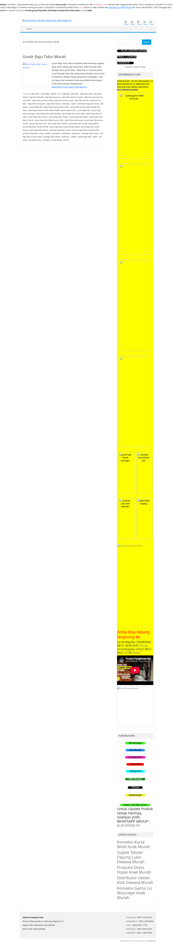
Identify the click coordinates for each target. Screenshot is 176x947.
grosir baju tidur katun (79, 117)
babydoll (65, 94)
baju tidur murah (82, 100)
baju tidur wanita (54, 103)
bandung (66, 103)
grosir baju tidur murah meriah (35, 127)
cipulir (73, 103)
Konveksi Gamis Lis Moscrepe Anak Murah (134, 893)
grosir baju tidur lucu (38, 123)
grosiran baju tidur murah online (85, 130)
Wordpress (151, 941)
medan (74, 136)
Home (29, 29)
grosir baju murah (68, 110)
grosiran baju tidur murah (60, 130)
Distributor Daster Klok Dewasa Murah (135, 880)
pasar (95, 136)
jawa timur (76, 133)
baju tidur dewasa (36, 97)
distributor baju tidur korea (88, 103)
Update (53, 94)
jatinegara (56, 133)
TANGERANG (132, 921)
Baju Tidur (35, 94)
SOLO (128, 925)
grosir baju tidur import (58, 117)
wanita (66, 140)
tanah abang (56, 140)
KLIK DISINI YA (128, 825)
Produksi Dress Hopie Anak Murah (134, 870)
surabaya (46, 140)
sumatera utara (34, 140)
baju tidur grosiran (52, 97)
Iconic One (124, 941)
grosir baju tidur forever (38, 117)
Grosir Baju (45, 94)
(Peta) (143, 645)
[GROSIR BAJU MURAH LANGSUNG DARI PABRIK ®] (46, 20)
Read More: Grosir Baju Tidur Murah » (69, 87)
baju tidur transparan (36, 103)
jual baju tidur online (51, 136)
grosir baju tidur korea (74, 120)
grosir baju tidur (83, 110)
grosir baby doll (36, 107)
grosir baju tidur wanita (38, 130)
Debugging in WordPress (120, 7)
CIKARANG (131, 917)
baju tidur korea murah (63, 100)
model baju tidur (85, 136)
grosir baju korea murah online (56, 107)
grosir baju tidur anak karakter (48, 113)
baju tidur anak (86, 94)
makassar (65, 136)
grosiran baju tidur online (33, 133)
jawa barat (66, 133)
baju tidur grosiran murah (72, 97)
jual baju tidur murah (90, 133)
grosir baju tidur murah (57, 123)
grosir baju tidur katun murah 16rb (49, 120)
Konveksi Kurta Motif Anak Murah (133, 844)
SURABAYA (130, 932)
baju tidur (75, 94)
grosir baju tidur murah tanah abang (65, 127)
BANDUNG (131, 929)
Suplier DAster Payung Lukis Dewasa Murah (131, 857)
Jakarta (48, 133)
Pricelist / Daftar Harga (135, 67)
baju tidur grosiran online (42, 100)
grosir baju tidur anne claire (73, 113)
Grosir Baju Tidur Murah (44, 56)
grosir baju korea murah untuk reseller (44, 110)
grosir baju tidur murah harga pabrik (83, 123)
